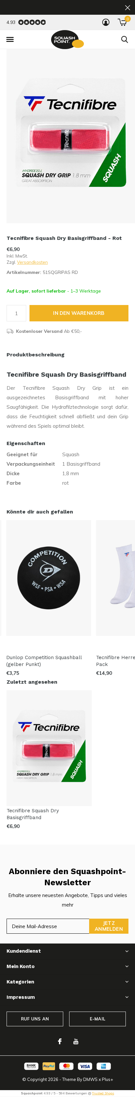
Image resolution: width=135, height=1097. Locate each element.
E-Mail (97, 1018)
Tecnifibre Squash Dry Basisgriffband (33, 814)
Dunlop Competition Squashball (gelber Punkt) (44, 661)
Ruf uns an (35, 1018)
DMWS (90, 1079)
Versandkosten (32, 262)
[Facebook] (60, 1041)
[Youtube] (75, 1041)
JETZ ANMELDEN (109, 926)
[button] (10, 39)
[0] (122, 22)
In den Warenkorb (79, 313)
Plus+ (107, 1079)
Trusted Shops (103, 1093)
